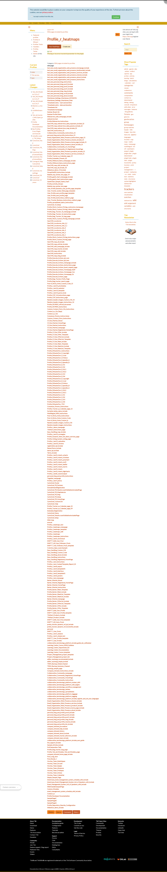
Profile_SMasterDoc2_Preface (57, 383)
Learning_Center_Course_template (58, 652)
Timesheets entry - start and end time (59, 103)
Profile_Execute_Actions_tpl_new (58, 260)
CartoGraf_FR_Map (53, 494)
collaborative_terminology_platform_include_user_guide (65, 740)
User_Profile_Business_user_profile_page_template (64, 188)
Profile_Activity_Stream (55, 184)
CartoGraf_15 (37, 180)
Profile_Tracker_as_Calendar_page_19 (59, 156)
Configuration (56, 825)
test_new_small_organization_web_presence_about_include (66, 77)
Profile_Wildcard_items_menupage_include (61, 161)
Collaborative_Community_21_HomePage (61, 147)
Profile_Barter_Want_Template (57, 589)
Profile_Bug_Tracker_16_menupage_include (61, 212)
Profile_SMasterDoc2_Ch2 (56, 367)
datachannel (128, 100)
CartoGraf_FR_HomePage (56, 499)
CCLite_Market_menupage (56, 327)
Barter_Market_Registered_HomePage (60, 583)
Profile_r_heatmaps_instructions (57, 536)
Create (35, 23)
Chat (53, 840)
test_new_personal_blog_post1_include (60, 89)
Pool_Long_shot (52, 756)
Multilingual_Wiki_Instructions (57, 413)
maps (126, 142)
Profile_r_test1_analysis (55, 634)
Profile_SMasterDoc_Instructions (58, 351)
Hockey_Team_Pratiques (55, 770)
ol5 (125, 149)
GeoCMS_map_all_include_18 (57, 167)
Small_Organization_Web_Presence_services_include (64, 703)
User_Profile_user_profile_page (57, 195)
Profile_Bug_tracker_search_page (58, 281)
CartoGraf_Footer (53, 483)
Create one (66, 46)
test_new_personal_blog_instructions (59, 82)
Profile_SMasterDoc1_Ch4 (56, 402)
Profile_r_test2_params (55, 576)
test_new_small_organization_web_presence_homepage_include (68, 68)
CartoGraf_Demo (53, 513)
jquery (133, 134)
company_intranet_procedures (57, 726)
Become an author (58, 832)
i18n (131, 130)
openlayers (130, 149)
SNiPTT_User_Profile (54, 640)
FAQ (47, 23)
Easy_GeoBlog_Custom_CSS (56, 550)
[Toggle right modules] (138, 27)
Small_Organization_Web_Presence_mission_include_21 (65, 140)
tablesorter (128, 183)
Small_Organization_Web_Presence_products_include (65, 705)
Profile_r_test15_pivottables (56, 286)
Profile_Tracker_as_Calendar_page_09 (59, 508)
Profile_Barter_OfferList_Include (58, 601)
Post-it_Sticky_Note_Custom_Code (59, 418)
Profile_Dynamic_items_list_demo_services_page (63, 436)
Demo (32, 828)
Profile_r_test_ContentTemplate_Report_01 (61, 564)
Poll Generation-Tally (54, 747)
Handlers (36, 47)
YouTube (121, 832)
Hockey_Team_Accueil (54, 763)
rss (126, 174)
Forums (54, 838)
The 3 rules (77, 823)
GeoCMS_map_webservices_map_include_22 (62, 128)
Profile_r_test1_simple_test (56, 636)
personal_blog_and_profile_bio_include (60, 724)
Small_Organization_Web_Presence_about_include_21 (65, 144)
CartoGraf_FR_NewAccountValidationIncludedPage (64, 490)
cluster (126, 88)
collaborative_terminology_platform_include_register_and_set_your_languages (73, 698)
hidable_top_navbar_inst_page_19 (58, 174)
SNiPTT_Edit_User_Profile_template (59, 613)
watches (127, 197)
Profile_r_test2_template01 (56, 573)
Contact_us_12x (52, 314)
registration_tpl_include (55, 446)
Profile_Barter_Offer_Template (57, 608)
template (127, 186)
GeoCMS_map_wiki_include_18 (57, 165)
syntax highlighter (130, 181)
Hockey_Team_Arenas (54, 773)
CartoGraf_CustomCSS (55, 501)
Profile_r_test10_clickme (55, 443)
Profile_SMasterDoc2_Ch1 (56, 365)
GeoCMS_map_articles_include (57, 244)
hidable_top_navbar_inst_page (57, 186)
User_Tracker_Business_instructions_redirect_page (64, 200)
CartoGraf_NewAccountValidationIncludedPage (63, 515)
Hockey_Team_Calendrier (55, 775)
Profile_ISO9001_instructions (57, 307)
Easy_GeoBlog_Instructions (56, 557)
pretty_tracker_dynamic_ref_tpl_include (60, 624)
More (76, 812)
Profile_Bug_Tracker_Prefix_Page (58, 279)
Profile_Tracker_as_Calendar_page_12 (59, 409)
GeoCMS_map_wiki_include (56, 251)
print (132, 165)
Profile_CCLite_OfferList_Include (58, 337)
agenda (131, 69)
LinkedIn (121, 828)
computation (128, 95)
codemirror (128, 90)
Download (33, 825)
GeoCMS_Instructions (54, 253)
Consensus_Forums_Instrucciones (58, 316)
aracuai (49, 522)
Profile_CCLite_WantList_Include (58, 346)
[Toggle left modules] (29, 27)
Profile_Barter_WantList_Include (58, 596)
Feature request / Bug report (39, 847)
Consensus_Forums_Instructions (57, 406)
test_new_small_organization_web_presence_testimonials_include (68, 70)
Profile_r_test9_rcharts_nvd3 (56, 462)
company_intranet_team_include (57, 738)
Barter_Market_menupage (56, 599)
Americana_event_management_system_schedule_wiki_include (67, 780)
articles (132, 76)
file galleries (129, 112)
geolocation (129, 119)
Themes (98, 830)
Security (98, 835)
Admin (35, 53)
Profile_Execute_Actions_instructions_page (61, 265)
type (32, 78)
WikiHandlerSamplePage (55, 787)
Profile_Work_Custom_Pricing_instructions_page (63, 237)
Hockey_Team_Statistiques (56, 761)
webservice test (52, 119)
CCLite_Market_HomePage (56, 323)
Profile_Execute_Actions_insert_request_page (62, 267)
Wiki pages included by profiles (57, 32)
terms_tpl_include (53, 450)
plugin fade (128, 158)
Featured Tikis (35, 849)
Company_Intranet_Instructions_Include (60, 671)
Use (30, 23)
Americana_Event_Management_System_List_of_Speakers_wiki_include (70, 782)
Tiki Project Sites (101, 821)
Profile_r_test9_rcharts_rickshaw (58, 457)
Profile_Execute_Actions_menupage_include (61, 263)
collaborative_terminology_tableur (58, 689)
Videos (32, 854)
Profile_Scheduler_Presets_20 (57, 158)
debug (126, 102)
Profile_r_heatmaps (63, 39)
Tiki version (35, 75)
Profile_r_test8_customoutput (57, 474)
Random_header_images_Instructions (59, 425)
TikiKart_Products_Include (56, 615)
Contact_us (51, 794)
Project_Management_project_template (60, 654)
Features (33, 830)
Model (32, 843)
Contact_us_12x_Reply (54, 311)
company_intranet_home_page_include (60, 754)
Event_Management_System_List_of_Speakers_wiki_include (66, 784)
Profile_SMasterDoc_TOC (56, 404)
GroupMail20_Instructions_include (58, 172)
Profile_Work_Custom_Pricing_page (59, 239)
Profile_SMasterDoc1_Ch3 (56, 399)
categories (128, 85)
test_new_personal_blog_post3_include (60, 84)
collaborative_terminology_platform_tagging (62, 696)
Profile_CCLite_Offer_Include (57, 332)
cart (133, 83)
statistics (131, 176)
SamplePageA (52, 803)
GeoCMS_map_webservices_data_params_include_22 (65, 126)
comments (128, 93)
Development (78, 821)
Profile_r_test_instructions (56, 562)
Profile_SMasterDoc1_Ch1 (56, 395)
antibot (127, 71)
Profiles (98, 832)
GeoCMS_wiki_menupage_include (58, 246)
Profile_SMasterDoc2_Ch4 (56, 376)
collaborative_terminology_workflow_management (64, 687)
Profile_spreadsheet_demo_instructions (60, 202)
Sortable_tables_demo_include (57, 411)
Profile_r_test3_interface (55, 571)
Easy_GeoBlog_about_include (57, 555)
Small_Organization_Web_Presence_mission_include (64, 701)
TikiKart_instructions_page (56, 429)
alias (135, 69)
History (51, 812)
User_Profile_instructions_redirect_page (60, 198)
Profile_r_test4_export (54, 566)
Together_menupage (54, 478)
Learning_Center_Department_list (58, 647)
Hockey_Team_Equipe (54, 766)
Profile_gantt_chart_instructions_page (59, 179)
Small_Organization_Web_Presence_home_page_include (65, 708)
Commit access (79, 825)
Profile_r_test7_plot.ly (54, 481)
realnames (133, 172)
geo (132, 114)
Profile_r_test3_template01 (56, 569)
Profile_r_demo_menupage (56, 427)
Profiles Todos (38, 44)
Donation (33, 837)
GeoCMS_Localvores (54, 221)
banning (126, 78)
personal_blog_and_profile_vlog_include (60, 719)
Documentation (56, 821)
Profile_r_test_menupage (55, 578)
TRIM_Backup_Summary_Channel (58, 666)
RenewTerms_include (54, 448)
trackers (129, 189)
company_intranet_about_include (58, 733)
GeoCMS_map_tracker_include (57, 249)
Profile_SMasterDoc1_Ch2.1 (56, 392)
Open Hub (121, 830)
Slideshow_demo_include (55, 807)
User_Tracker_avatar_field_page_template (61, 191)
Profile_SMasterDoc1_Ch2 (56, 397)
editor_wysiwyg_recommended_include (60, 659)
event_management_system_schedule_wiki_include (64, 791)
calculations (133, 80)
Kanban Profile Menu (54, 114)
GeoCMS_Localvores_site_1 (56, 235)
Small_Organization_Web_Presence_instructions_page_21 (66, 137)
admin (126, 69)
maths (131, 142)
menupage (132, 144)
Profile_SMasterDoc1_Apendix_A (58, 388)
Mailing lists (56, 845)
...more (34, 182)
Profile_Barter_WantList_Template (58, 594)
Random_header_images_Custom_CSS (59, 423)
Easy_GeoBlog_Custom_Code (57, 552)
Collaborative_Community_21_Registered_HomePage (65, 149)
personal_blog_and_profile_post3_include (60, 712)
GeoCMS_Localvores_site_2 (56, 232)
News (32, 823)
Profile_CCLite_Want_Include (57, 341)
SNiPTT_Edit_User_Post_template (58, 620)
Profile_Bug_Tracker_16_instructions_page (61, 214)
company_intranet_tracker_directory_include (62, 736)
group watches (129, 127)
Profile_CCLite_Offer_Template (57, 334)
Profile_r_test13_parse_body (56, 293)
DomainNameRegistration (56, 487)
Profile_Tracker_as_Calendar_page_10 (59, 506)
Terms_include (52, 453)
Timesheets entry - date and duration (59, 105)
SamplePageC (52, 798)
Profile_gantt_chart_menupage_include (60, 177)
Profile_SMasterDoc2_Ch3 (56, 374)
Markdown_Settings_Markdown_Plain (60, 100)
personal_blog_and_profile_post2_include (60, 715)
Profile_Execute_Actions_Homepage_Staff (61, 270)
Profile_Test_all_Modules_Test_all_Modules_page (63, 752)
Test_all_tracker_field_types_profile (37, 117)
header (126, 130)
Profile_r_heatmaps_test (55, 525)
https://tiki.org (127, 36)
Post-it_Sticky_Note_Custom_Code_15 (60, 283)
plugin (132, 151)
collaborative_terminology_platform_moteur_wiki (63, 682)
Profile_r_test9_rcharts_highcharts (58, 471)
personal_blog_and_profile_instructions (60, 476)
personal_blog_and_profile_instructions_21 (61, 135)
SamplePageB (52, 800)
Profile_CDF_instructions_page (57, 297)
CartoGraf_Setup (53, 518)
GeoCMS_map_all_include (55, 242)
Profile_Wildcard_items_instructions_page (61, 163)
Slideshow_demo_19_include (56, 170)
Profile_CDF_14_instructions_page (58, 295)
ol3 (134, 146)
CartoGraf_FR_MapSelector (56, 492)
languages (127, 137)
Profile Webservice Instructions (57, 121)
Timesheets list (52, 107)
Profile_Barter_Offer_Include (56, 606)
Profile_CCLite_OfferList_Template (59, 339)
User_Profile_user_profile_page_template (60, 193)
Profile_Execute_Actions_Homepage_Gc (60, 274)
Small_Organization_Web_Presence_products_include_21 (66, 151)
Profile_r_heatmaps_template (57, 529)
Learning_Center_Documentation (58, 650)
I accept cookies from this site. (43, 16)
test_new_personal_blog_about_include (60, 96)
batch (132, 78)
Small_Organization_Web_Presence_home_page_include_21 (66, 142)
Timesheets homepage (54, 110)
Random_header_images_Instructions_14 (60, 302)
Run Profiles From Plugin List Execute (36, 131)
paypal (126, 151)
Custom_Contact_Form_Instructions (59, 318)
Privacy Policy (78, 836)
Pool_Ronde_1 (52, 759)
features (134, 109)
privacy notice (47, 12)
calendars (128, 83)
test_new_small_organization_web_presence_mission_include (67, 75)
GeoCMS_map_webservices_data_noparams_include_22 (65, 123)
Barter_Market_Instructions (56, 587)
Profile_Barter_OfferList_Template (58, 603)
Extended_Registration (54, 511)
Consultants (56, 849)
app (131, 73)
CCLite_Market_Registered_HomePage (60, 330)
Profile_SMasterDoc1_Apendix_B (58, 385)
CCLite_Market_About (54, 321)
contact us (127, 98)
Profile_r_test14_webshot (55, 288)
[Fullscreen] (166, 2)
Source (58, 812)
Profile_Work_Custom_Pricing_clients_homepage (63, 209)
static (129, 174)
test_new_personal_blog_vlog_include (59, 91)
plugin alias (128, 153)
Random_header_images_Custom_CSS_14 (61, 300)
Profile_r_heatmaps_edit (55, 532)
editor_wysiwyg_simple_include (57, 661)
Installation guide (57, 823)
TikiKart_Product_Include (55, 617)
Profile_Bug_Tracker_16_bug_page (58, 216)
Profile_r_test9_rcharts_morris (57, 467)
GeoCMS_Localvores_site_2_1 (57, 225)
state (33, 72)
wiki (134, 200)
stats (125, 179)
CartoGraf (35, 145)
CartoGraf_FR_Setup (54, 497)
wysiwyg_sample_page (54, 668)
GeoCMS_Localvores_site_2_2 (57, 223)
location (127, 139)
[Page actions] (117, 34)
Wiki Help (50, 520)
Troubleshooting (56, 23)
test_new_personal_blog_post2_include (60, 86)
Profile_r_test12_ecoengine (56, 434)
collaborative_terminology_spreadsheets (60, 691)
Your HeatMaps (54, 46)
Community (33, 840)
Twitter (120, 823)
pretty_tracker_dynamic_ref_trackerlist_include (62, 627)
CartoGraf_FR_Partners (55, 485)
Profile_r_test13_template (55, 290)
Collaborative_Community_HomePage (60, 678)
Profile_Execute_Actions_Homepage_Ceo (61, 272)
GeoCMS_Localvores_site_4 (56, 228)
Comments (67, 812)
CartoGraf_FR (37, 175)
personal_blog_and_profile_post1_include (60, 717)
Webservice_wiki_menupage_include (59, 116)
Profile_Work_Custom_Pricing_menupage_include (63, 218)
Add (50, 51)
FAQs (54, 847)
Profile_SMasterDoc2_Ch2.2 (56, 372)
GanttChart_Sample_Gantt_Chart (58, 181)
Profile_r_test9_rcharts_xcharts (57, 455)
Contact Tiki (34, 835)
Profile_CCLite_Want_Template (57, 344)
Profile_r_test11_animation (56, 441)
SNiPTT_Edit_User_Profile (56, 610)
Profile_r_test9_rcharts (54, 469)
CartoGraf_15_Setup (54, 205)
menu (126, 144)
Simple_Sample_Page (54, 777)
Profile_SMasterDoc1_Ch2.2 (56, 390)
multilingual (128, 146)
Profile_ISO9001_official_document (59, 304)
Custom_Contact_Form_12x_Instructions (60, 309)
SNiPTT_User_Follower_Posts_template (60, 545)
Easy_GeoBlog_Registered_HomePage (60, 559)
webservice (128, 200)
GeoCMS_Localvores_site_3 (56, 230)
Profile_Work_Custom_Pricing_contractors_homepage (65, 207)
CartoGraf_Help (52, 504)
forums (127, 114)
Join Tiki (33, 845)
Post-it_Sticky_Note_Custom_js (57, 420)
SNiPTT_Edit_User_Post (55, 541)
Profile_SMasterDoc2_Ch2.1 (56, 369)
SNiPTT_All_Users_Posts (55, 622)
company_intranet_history (55, 731)
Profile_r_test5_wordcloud (56, 538)
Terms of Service (79, 833)
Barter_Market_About (54, 580)
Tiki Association (35, 832)
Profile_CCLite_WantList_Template (58, 348)
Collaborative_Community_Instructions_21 (61, 133)
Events (32, 852)
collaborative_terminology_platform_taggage (62, 694)
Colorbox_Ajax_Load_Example (57, 548)
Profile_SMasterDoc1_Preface (57, 358)
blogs (126, 80)
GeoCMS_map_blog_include (56, 256)
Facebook (121, 825)
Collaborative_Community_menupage (59, 673)
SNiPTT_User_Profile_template (57, 638)
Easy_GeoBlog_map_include (56, 432)
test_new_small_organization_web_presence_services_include (67, 72)
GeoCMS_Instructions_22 (55, 130)
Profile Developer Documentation (58, 796)
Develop (42, 23)
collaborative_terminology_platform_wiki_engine (63, 685)
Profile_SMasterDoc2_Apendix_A (58, 360)
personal (50, 629)
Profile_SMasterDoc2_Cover (56, 381)
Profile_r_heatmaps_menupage (57, 527)
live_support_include (54, 743)
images (126, 132)
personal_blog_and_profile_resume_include (61, 722)
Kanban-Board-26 (53, 112)
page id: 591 (50, 29)
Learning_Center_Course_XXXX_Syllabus (60, 645)
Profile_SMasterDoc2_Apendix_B (58, 362)
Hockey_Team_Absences (55, 768)
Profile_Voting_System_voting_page (59, 439)
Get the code (78, 828)
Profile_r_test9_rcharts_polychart (58, 460)
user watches (128, 192)
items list (127, 135)
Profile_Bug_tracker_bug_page (57, 749)
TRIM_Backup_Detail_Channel (57, 664)
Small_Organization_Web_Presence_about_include (64, 710)
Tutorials (55, 830)
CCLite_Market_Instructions (56, 325)
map (131, 139)
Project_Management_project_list (58, 657)
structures (131, 179)
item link (132, 132)
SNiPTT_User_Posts (54, 631)
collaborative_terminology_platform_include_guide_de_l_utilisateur (69, 643)
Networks (121, 821)
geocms (126, 117)
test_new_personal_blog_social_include (60, 93)
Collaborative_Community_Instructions (60, 680)
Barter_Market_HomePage (56, 585)
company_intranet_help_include (57, 729)
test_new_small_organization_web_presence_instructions (66, 79)
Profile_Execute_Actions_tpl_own (58, 258)
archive (126, 76)
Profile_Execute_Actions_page (57, 276)
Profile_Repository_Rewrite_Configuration (61, 805)
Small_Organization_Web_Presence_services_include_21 (65, 154)
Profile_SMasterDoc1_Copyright (58, 353)
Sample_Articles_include (55, 745)
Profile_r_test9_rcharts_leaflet (57, 464)
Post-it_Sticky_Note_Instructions (58, 416)
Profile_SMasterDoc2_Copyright (58, 378)
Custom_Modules (53, 789)
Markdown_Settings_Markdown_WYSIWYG (62, 98)
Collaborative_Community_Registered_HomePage (64, 675)
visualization (128, 195)
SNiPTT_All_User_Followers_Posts (58, 543)
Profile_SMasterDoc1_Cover (56, 355)
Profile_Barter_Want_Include (56, 592)
